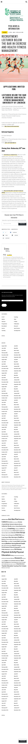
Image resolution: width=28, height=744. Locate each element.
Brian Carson (10, 524)
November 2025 (17, 354)
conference (17, 528)
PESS (11, 32)
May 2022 (16, 402)
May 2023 (16, 388)
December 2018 (5, 449)
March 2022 (16, 404)
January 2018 (16, 461)
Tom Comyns (22, 566)
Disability (20, 530)
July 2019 (16, 440)
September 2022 (17, 397)
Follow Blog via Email (7, 292)
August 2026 (4, 345)
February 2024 (4, 379)
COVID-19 (22, 528)
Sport (22, 560)
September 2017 (17, 465)
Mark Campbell (13, 541)
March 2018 (16, 458)
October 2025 (4, 357)
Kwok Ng (4, 541)
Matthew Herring (11, 543)
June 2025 (4, 361)
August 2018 (4, 454)
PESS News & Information (14, 27)
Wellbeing (3, 567)
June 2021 (4, 415)
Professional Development (19, 555)
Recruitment (4, 326)
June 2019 (4, 443)
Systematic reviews (12, 564)
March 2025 (16, 364)
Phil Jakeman (11, 549)
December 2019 (5, 436)
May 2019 (16, 443)
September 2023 (17, 384)
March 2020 (16, 431)
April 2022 (4, 404)
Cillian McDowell (4, 528)
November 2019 (17, 436)
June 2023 (4, 388)
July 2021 (16, 413)
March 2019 (16, 445)
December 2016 (5, 476)
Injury (11, 539)
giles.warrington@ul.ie (10, 142)
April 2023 (4, 391)
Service (3, 328)
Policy (12, 555)
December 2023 (5, 382)
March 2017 (16, 472)
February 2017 (4, 474)
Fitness (23, 535)
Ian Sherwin (7, 539)
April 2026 (4, 350)
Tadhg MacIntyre (20, 564)
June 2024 (4, 375)
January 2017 (16, 474)
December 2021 (5, 409)
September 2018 (17, 452)
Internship (15, 539)
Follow (4, 305)
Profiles (15, 321)
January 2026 (16, 352)
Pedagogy (19, 545)
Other (15, 319)
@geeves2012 (15, 229)
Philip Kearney (5, 549)
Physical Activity (9, 552)
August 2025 (4, 359)
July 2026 (16, 345)
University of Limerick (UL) (10, 154)
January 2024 (16, 379)
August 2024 (4, 373)
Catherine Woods (6, 526)
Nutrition (14, 545)
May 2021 (16, 415)
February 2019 (4, 447)
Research (16, 326)
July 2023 (16, 386)
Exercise (18, 535)
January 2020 (16, 434)
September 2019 (17, 438)
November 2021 (17, 409)
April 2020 (4, 431)
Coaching (16, 317)
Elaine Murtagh (20, 532)
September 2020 (17, 425)
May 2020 (16, 429)
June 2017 (4, 470)
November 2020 (17, 422)
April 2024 (4, 377)
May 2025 (16, 361)
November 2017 (17, 463)
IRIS (18, 539)
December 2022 (5, 395)
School (9, 560)
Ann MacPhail (13, 519)
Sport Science (17, 328)
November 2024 (17, 368)
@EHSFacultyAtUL (6, 229)
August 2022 (4, 400)
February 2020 (4, 434)
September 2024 (17, 370)
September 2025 (17, 357)
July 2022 (16, 400)
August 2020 (4, 427)
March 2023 (16, 391)
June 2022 (4, 402)
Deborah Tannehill (10, 530)
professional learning (6, 558)
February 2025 (4, 366)
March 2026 (16, 350)
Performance (5, 547)
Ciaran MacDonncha (21, 526)
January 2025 (16, 366)
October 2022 (4, 397)
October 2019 (4, 438)
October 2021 (4, 411)
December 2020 (5, 422)
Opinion (3, 319)
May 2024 (16, 375)
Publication (12, 558)
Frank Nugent (5, 537)
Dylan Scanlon (8, 532)
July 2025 (16, 359)
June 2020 (4, 429)
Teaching (5, 32)
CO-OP (3, 317)
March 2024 (16, 377)
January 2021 (16, 420)
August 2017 (4, 467)
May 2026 (16, 348)
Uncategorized (17, 330)
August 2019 (4, 440)
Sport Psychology (12, 562)
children (13, 526)
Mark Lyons (20, 541)
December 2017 (5, 463)
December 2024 (5, 368)
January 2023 (16, 393)
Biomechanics (15, 522)
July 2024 (16, 373)
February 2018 (4, 461)
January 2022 (16, 406)
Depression (16, 530)
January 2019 (16, 447)
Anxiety (10, 522)
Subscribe (22, 223)
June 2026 (4, 348)
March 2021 (16, 418)
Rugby (6, 560)
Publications (16, 323)
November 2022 (17, 395)
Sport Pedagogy (5, 562)
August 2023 (4, 386)
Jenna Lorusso (21, 539)
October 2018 (4, 452)
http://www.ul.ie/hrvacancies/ (12, 126)
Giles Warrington (13, 537)
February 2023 (4, 393)
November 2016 (17, 476)
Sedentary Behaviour (15, 560)
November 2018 (17, 449)
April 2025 (4, 364)
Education (13, 532)
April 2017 (4, 472)
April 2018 (4, 458)
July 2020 (16, 427)
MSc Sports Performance (7, 545)
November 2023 (17, 382)
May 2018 (16, 456)
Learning (8, 541)
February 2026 (4, 352)
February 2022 (4, 406)
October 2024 (4, 370)
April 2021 (4, 418)
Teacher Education (7, 566)
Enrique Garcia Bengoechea (8, 535)
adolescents (5, 519)
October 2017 (4, 465)
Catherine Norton (18, 524)
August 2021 (4, 413)
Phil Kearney (18, 549)
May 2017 (16, 470)
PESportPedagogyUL (14, 547)
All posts (9, 255)
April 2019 (4, 445)
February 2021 (4, 420)
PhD (24, 547)
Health (20, 537)
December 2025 (5, 354)
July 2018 (16, 454)
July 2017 (16, 467)
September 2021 (17, 411)
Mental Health (20, 543)
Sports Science (19, 562)
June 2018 (4, 456)
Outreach (3, 321)
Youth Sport (8, 567)
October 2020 (4, 425)
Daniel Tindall (4, 530)
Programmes (4, 323)
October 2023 (4, 384)
